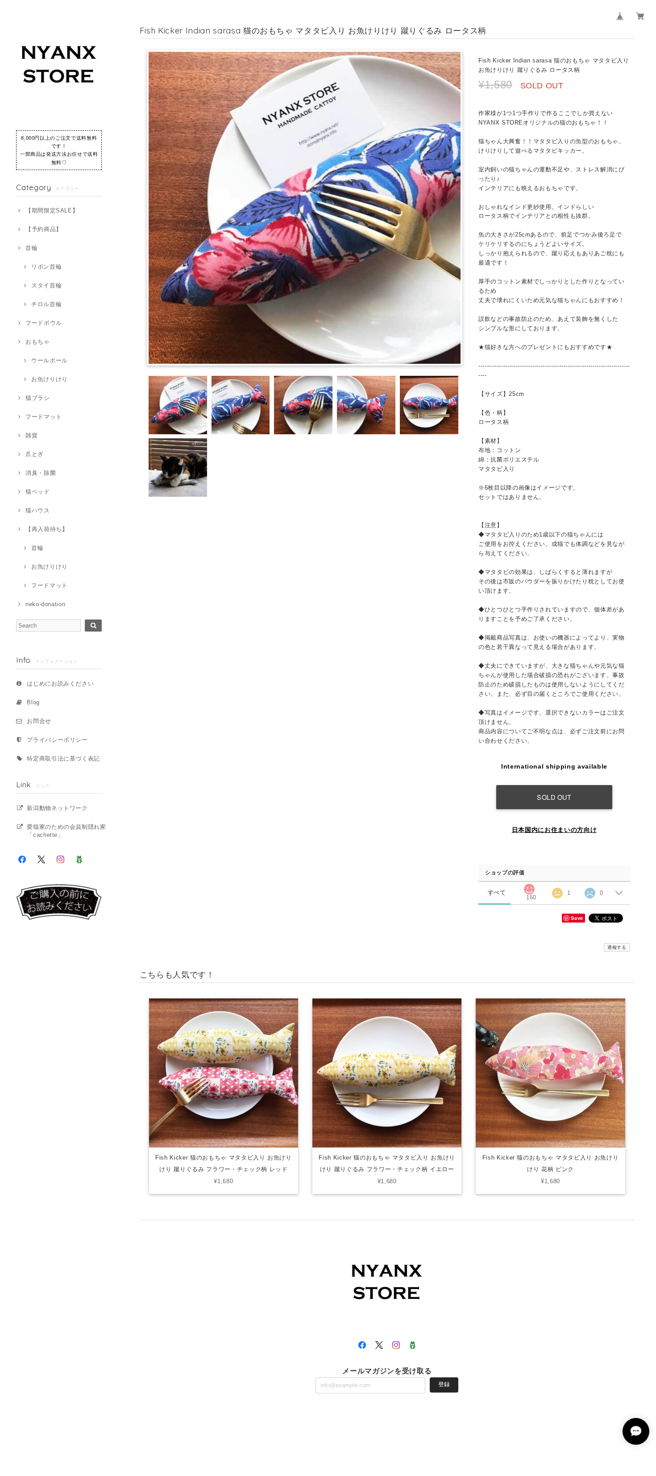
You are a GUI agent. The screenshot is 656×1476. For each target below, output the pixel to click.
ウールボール (49, 360)
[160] (528, 887)
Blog (33, 702)
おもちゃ (37, 341)
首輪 (31, 248)
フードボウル (43, 323)
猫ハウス (37, 510)
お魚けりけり (49, 379)
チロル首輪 (46, 304)
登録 (444, 1384)
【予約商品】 (43, 229)
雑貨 (31, 435)
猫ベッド (37, 491)
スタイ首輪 (46, 285)
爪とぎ (34, 454)
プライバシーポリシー (57, 739)
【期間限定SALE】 (51, 210)
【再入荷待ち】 (46, 529)
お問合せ (39, 721)
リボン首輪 (46, 266)
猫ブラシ (37, 398)
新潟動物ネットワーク (57, 808)
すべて (497, 892)
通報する (617, 947)
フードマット (43, 416)
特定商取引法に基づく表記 (63, 758)
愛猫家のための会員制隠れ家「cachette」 (66, 830)
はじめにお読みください (60, 683)
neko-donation (45, 604)
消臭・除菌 (40, 473)
